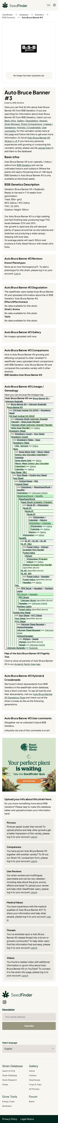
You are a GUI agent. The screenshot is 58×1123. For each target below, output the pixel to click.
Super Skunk (27, 502)
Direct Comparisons (31, 124)
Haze (37, 440)
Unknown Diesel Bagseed (32, 624)
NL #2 (35, 541)
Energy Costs (8, 1101)
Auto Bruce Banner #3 (32, 17)
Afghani (44, 547)
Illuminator (7, 1106)
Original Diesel (25, 481)
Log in (17, 273)
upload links (44, 147)
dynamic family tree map (27, 664)
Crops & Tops (35, 1084)
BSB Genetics (8, 17)
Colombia (19, 457)
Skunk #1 (31, 505)
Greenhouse (34, 1080)
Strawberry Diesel (17, 431)
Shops (5, 1084)
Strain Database (9, 1075)
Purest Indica (33, 547)
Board (31, 1101)
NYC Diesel (36, 615)
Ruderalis (33, 648)
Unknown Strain (22, 419)
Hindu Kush (26, 422)
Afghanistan (43, 505)
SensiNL (20, 490)
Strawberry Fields (25, 440)
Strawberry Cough (23, 434)
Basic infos (10, 120)
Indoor (32, 1071)
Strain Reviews (12, 124)
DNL (36, 481)
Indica (37, 428)
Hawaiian (45, 576)
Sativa (39, 460)
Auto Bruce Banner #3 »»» (19, 398)
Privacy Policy (9, 1119)
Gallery (20, 120)
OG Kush (17, 410)
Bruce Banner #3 (40, 398)
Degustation (31, 120)
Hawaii (35, 639)
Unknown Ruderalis (14, 401)
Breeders (39, 14)
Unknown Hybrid (39, 493)
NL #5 (43, 541)
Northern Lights (24, 606)
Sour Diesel (39, 434)
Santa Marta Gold (27, 452)
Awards (43, 120)
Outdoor (33, 1075)
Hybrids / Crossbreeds (29, 127)
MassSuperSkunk (42, 487)
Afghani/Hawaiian (25, 627)
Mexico (43, 520)
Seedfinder (7, 14)
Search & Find (8, 1071)
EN (48, 5)
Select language (9, 1042)
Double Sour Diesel (38, 475)
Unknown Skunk (28, 600)
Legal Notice (27, 1119)
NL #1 (27, 541)
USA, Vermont (21, 446)
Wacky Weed (43, 452)
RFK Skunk (27, 588)
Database (23, 14)
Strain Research (9, 1080)
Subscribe (29, 1026)
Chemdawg (26, 487)
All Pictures (34, 1089)
